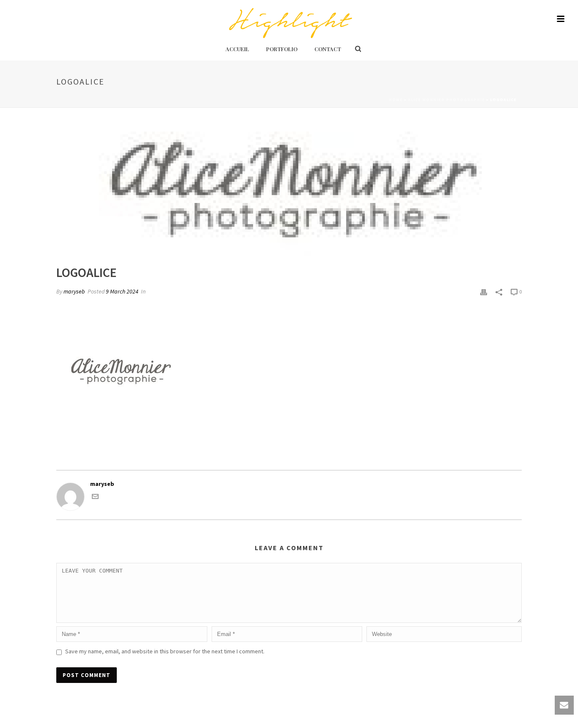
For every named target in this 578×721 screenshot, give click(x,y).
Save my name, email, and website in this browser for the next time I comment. (164, 651)
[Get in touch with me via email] (95, 498)
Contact (327, 48)
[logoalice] (289, 192)
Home (396, 99)
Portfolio (281, 48)
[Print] (483, 291)
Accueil (237, 48)
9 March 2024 (122, 291)
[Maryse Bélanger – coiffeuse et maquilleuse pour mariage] (289, 19)
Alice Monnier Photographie (446, 99)
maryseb (74, 291)
